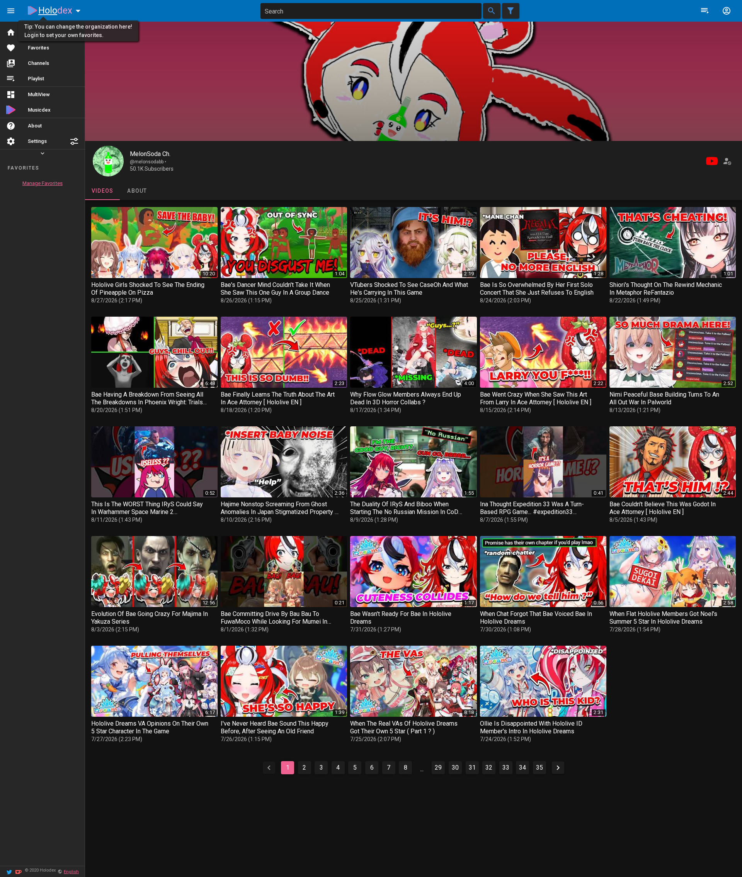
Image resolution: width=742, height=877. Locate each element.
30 (455, 767)
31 (472, 767)
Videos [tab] (103, 191)
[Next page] (558, 768)
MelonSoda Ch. (150, 154)
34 (522, 767)
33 (505, 767)
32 (488, 767)
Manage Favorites (42, 183)
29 (438, 767)
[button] (74, 141)
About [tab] (137, 191)
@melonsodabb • (148, 162)
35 (539, 767)
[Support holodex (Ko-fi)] (18, 871)
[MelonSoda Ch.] (108, 161)
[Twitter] (9, 871)
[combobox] (371, 11)
